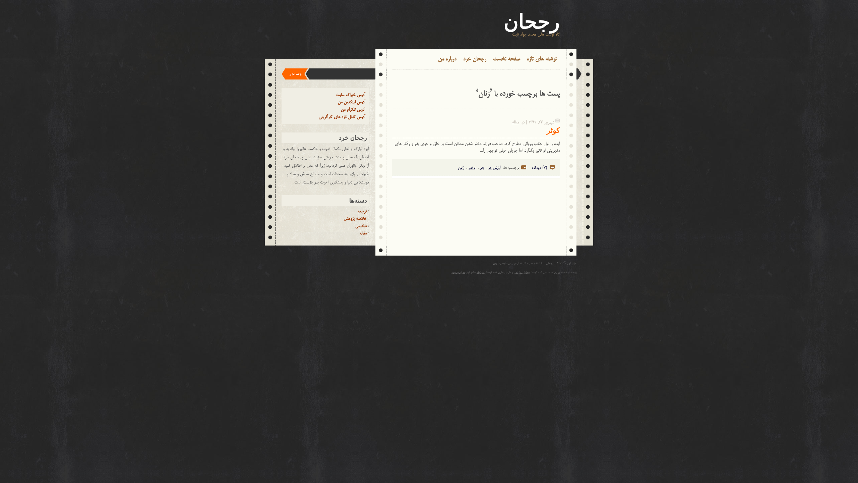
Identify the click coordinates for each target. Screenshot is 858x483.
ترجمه (362, 211)
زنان (461, 167)
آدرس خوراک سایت (350, 95)
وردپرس (512, 263)
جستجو (296, 73)
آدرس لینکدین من (351, 102)
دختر (471, 167)
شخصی (361, 226)
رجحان (532, 22)
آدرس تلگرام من (353, 109)
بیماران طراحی (522, 272)
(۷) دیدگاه (539, 167)
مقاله (515, 122)
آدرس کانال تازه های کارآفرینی (342, 117)
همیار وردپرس (458, 272)
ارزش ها (494, 167)
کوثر (553, 130)
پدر (482, 167)
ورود (495, 263)
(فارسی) (503, 263)
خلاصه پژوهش (355, 218)
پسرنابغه (481, 272)
